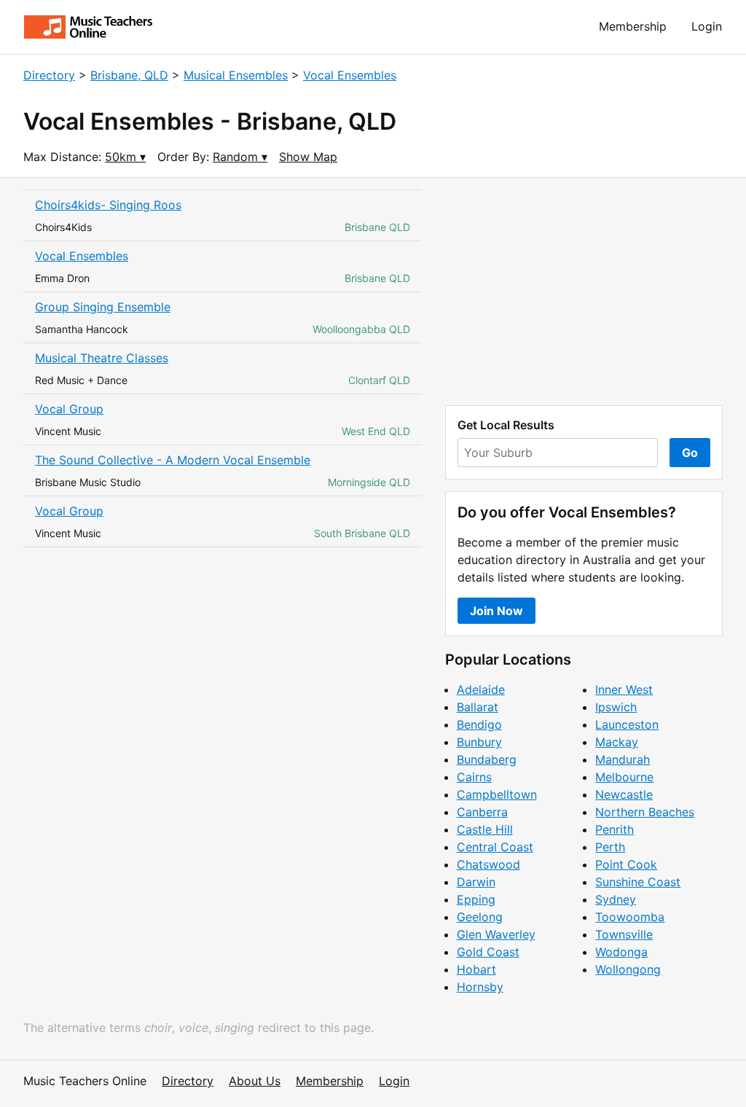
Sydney (615, 899)
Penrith (614, 829)
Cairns (474, 777)
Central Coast (495, 847)
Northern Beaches (644, 812)
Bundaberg (487, 759)
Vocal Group (69, 409)
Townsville (624, 934)
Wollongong (628, 969)
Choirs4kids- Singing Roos (108, 204)
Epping (476, 899)
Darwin (476, 882)
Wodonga (621, 951)
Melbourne (624, 777)
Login (706, 26)
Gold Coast (488, 951)
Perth (610, 847)
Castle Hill (485, 829)
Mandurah (622, 759)
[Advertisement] (584, 291)
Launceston (627, 724)
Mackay (616, 742)
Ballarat (477, 707)
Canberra (482, 812)
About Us (254, 1080)
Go (690, 452)
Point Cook (626, 864)
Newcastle (624, 794)
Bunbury (479, 742)
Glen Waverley (496, 934)
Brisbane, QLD (129, 75)
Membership (633, 26)
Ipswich (616, 707)
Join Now (496, 610)
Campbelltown (497, 794)
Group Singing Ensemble (102, 307)
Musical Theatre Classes (101, 358)
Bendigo (479, 724)
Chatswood (488, 864)
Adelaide (481, 689)
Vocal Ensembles (349, 75)
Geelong (480, 917)
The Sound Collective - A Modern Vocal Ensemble (172, 460)
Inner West (624, 689)
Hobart (476, 969)
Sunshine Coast (637, 882)
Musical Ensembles (236, 75)
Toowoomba (629, 917)
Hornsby (480, 986)
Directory (49, 75)
